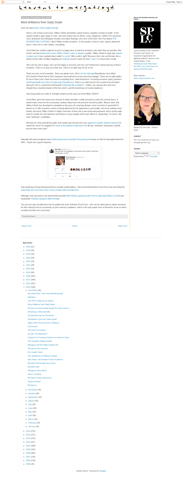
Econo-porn (33, 326)
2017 (28, 280)
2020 (28, 269)
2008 (28, 453)
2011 (28, 442)
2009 (28, 449)
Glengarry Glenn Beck (37, 370)
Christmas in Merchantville (39, 312)
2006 (28, 460)
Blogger (103, 471)
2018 (28, 276)
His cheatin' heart (35, 352)
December (33, 290)
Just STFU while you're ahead (40, 301)
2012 (28, 438)
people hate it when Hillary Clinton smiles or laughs (62, 53)
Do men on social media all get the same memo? (48, 308)
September (33, 397)
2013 (28, 435)
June (30, 408)
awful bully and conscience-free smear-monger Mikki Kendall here (50, 190)
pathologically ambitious (73, 85)
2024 (28, 254)
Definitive (32, 297)
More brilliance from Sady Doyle (41, 304)
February (32, 423)
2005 (28, 464)
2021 (28, 265)
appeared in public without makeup (102, 123)
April (30, 415)
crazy (93, 59)
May (30, 412)
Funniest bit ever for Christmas (41, 315)
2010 (28, 446)
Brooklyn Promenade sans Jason (42, 363)
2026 (28, 247)
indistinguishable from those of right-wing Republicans (49, 82)
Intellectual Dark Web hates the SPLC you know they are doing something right (146, 66)
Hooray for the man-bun (38, 348)
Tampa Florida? (34, 381)
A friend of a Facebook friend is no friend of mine (48, 337)
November (33, 390)
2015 (28, 287)
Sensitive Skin (34, 367)
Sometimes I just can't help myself (42, 319)
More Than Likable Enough (46, 28)
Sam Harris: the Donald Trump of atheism (45, 359)
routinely (66, 59)
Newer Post (26, 226)
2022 (28, 261)
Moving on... (33, 385)
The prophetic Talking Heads (40, 341)
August (31, 401)
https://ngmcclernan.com (144, 78)
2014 (28, 431)
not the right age (87, 73)
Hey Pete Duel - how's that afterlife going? (45, 293)
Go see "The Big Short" (37, 334)
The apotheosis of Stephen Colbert (42, 356)
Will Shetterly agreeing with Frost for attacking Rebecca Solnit (93, 196)
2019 (28, 272)
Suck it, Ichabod (34, 374)
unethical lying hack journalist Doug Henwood (70, 139)
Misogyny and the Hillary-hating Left (43, 345)
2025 (28, 250)
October (32, 393)
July (30, 404)
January (32, 426)
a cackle (66, 56)
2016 (28, 283)
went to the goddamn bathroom (69, 125)
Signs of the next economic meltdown (43, 323)
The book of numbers (37, 330)
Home (74, 226)
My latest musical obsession (39, 378)
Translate (154, 156)
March (31, 419)
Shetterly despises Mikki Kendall (45, 199)
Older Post (122, 226)
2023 (28, 258)
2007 (28, 457)
